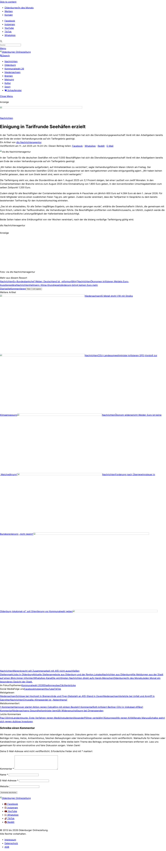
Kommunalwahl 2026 (32, 685)
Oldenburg (10, 65)
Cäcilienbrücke (68, 685)
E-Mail (110, 146)
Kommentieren (18, 288)
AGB (7, 847)
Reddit (101, 146)
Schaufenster (14, 90)
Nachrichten (11, 61)
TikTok (8, 31)
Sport (7, 86)
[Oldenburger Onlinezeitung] (15, 798)
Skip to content (8, 1)
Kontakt (9, 15)
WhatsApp (10, 35)
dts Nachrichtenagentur (28, 142)
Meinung (9, 79)
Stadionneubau (52, 685)
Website (4, 786)
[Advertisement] (83, 252)
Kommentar (7, 768)
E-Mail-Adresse (9, 780)
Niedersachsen (12, 72)
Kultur (8, 83)
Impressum (10, 839)
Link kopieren (36, 289)
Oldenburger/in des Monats (19, 7)
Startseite (5, 288)
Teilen (29, 289)
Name (4, 774)
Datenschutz (11, 843)
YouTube (9, 28)
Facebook (10, 20)
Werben (9, 11)
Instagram (10, 24)
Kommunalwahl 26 (14, 68)
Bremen (9, 76)
